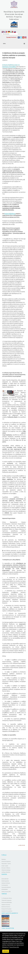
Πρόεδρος (4, 859)
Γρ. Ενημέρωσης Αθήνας (7, 898)
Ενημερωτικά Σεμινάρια (6, 908)
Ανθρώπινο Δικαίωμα (6, 870)
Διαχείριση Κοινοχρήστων (7, 911)
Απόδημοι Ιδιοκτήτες (6, 872)
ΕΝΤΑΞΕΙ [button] (5, 951)
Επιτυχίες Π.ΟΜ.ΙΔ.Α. (6, 868)
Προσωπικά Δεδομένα (6, 887)
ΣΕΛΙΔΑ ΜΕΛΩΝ (5, 878)
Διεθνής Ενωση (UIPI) (6, 891)
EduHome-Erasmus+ (6, 906)
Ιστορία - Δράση (5, 865)
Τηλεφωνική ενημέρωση (6, 900)
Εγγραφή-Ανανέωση (11, 37)
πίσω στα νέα (22, 845)
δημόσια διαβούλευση (9, 213)
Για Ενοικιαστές (5, 885)
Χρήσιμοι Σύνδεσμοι (6, 883)
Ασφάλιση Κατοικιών (6, 904)
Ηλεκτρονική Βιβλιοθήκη (7, 902)
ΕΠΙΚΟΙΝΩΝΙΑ (5, 889)
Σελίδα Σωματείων (5, 881)
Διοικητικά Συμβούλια (6, 861)
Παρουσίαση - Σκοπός (6, 863)
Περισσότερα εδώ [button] (14, 947)
